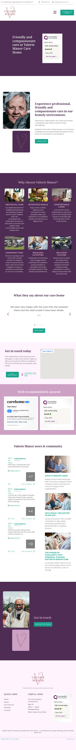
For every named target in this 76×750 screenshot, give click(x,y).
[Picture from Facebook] (12, 476)
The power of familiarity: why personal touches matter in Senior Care (56, 556)
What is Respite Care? (56, 476)
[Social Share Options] (34, 484)
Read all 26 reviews (12, 422)
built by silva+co (71, 739)
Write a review (23, 422)
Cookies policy (5, 739)
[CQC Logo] (50, 39)
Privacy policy (15, 739)
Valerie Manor (12, 407)
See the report (51, 56)
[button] (8, 314)
